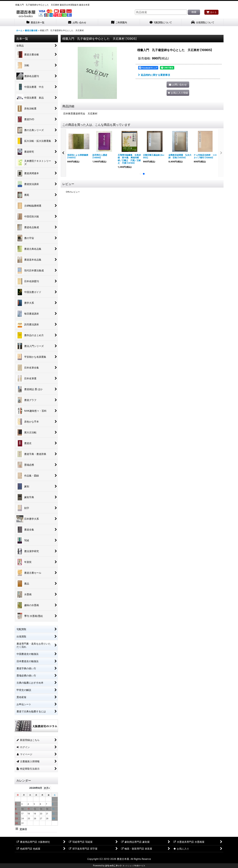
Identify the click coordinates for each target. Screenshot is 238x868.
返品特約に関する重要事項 (155, 74)
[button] (178, 93)
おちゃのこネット (113, 865)
